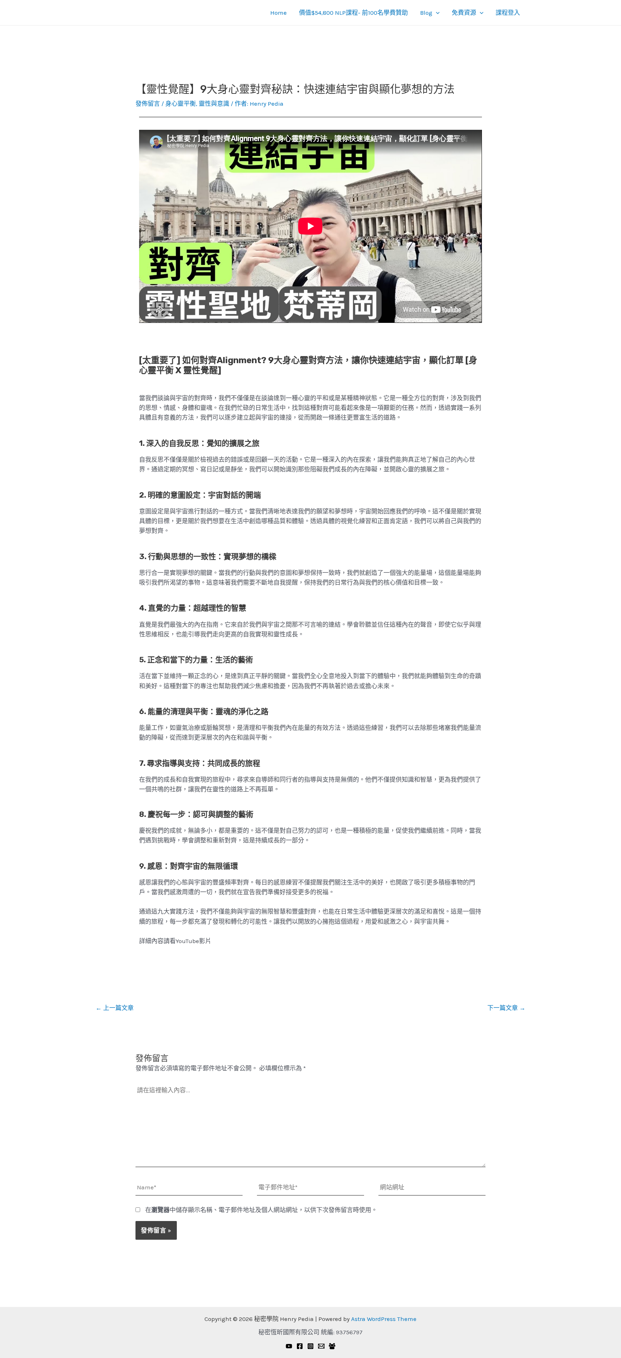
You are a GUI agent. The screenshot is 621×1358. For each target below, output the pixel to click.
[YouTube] (289, 1346)
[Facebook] (299, 1346)
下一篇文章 (506, 1007)
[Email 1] (321, 1346)
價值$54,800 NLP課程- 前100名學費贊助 (353, 12)
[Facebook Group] (332, 1346)
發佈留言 (147, 103)
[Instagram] (310, 1346)
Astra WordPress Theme (384, 1318)
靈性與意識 (214, 103)
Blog (426, 12)
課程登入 (508, 12)
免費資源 (464, 12)
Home (278, 12)
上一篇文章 (115, 1007)
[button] (436, 12)
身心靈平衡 (180, 103)
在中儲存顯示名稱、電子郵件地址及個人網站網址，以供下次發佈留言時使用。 (261, 1209)
